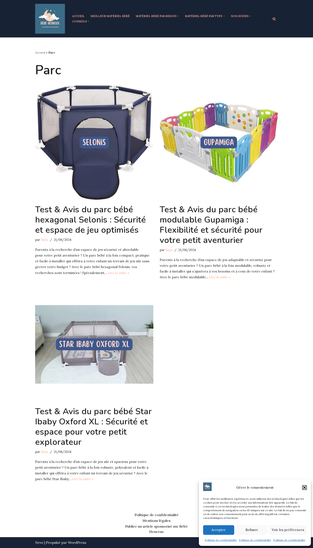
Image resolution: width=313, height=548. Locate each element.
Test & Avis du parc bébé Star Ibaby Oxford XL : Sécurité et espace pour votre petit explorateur (93, 427)
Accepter (218, 530)
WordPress (77, 542)
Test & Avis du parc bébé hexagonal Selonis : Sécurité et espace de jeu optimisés (90, 220)
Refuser (252, 530)
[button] (304, 487)
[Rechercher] (274, 18)
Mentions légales (156, 520)
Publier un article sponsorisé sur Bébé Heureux (156, 529)
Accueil (78, 16)
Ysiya (44, 240)
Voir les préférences (288, 530)
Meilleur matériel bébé (110, 16)
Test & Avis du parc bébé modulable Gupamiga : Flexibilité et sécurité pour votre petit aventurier (211, 225)
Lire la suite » (118, 273)
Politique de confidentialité (221, 540)
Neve (39, 542)
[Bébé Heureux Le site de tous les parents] (50, 19)
